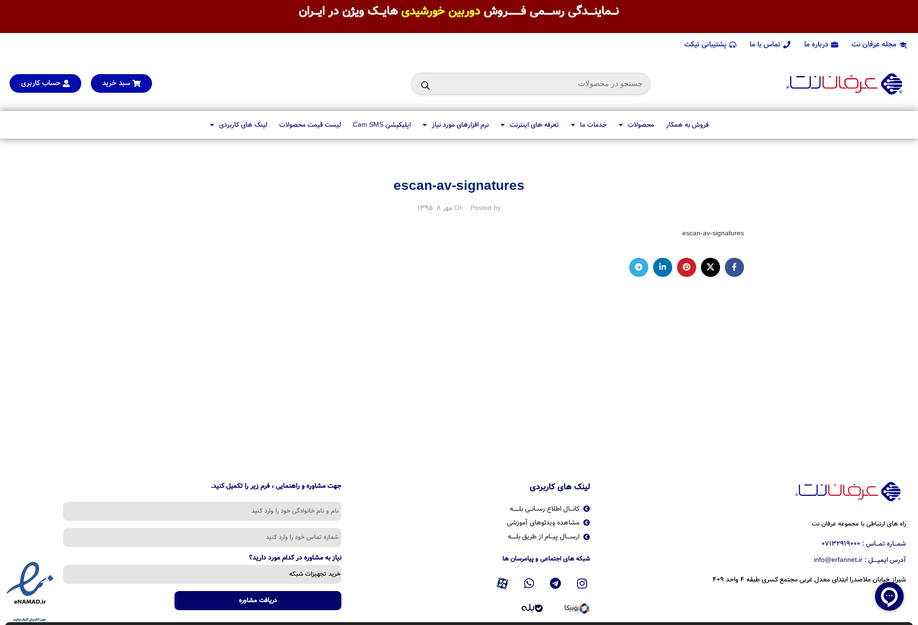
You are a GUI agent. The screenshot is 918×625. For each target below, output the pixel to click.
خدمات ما (593, 125)
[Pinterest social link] (686, 267)
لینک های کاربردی (243, 125)
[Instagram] (582, 583)
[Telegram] (555, 583)
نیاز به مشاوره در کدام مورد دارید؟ (295, 558)
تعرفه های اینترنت (534, 125)
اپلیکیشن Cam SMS (382, 125)
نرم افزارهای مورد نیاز (460, 125)
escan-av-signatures (713, 233)
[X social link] (710, 267)
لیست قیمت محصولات (310, 125)
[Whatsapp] (529, 583)
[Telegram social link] (638, 267)
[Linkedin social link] (662, 267)
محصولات (641, 125)
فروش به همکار (687, 125)
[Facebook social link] (734, 267)
